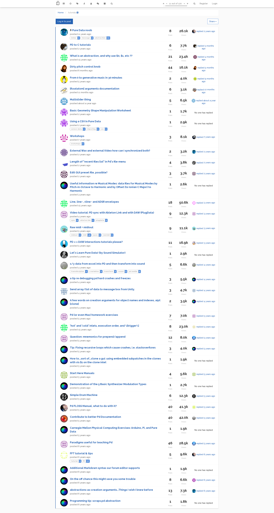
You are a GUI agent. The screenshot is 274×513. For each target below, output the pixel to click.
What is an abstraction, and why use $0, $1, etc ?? (101, 55)
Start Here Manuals (82, 373)
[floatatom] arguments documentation (94, 88)
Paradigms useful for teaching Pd (91, 442)
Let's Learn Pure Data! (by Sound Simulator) (97, 252)
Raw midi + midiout (81, 227)
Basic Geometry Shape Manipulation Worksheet (100, 110)
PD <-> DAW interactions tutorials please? (96, 241)
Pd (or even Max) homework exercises (94, 314)
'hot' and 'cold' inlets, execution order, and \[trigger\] (104, 325)
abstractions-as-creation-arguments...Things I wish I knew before (111, 489)
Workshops (77, 136)
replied (205, 31)
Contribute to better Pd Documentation (95, 416)
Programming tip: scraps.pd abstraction (95, 500)
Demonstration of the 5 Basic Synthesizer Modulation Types (108, 384)
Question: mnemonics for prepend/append (97, 336)
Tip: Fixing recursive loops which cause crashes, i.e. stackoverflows (113, 347)
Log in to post (64, 21)
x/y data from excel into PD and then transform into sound (107, 263)
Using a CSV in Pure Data (85, 121)
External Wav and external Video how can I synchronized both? (110, 150)
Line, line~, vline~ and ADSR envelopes (94, 201)
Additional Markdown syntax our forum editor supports (105, 467)
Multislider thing (80, 99)
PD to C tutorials (80, 44)
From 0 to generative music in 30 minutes (96, 77)
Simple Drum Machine (83, 394)
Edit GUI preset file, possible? (88, 172)
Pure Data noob (82, 30)
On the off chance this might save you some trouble (103, 478)
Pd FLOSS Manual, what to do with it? (93, 405)
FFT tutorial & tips (81, 453)
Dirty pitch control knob (85, 66)
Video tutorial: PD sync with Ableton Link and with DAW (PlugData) (112, 212)
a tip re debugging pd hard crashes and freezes (100, 278)
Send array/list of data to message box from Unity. (102, 289)
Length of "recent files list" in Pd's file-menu (98, 161)
